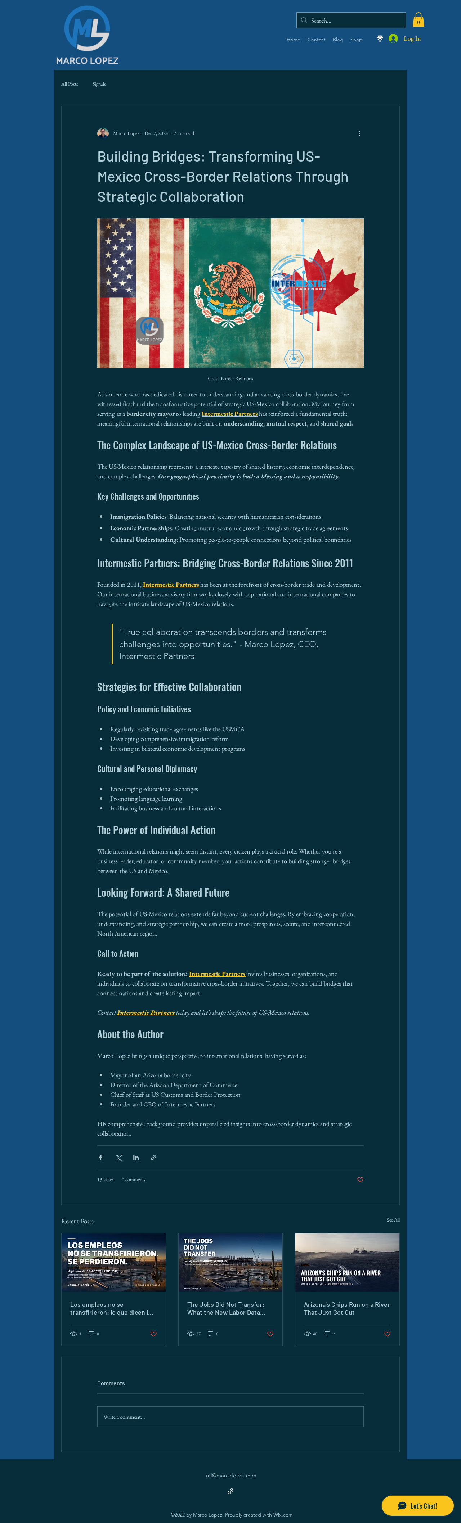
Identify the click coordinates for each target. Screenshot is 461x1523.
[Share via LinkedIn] (136, 1157)
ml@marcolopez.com (231, 1475)
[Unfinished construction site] (231, 1262)
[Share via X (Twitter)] (118, 1157)
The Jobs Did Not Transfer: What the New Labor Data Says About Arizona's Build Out (225, 1308)
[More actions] (359, 133)
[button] (418, 19)
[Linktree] (380, 38)
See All (393, 1220)
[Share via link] (153, 1157)
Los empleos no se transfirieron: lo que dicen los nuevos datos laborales (112, 1308)
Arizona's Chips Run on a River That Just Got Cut (347, 1308)
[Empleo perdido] (114, 1262)
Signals (99, 84)
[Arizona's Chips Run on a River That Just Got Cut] (347, 1262)
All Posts (69, 84)
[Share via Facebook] (100, 1157)
